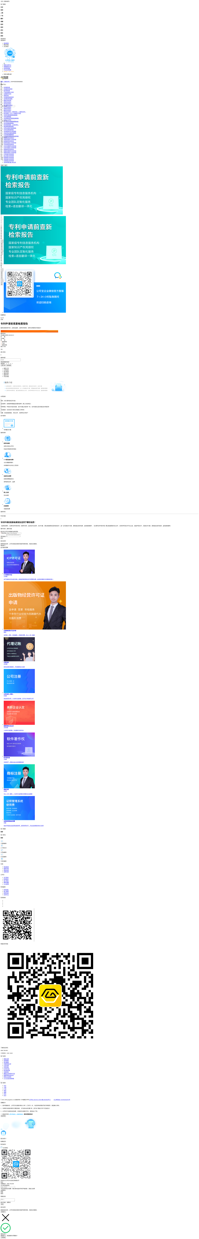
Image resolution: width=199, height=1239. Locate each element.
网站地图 (6, 882)
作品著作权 (7, 87)
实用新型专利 (7, 94)
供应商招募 (7, 68)
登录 (1, 158)
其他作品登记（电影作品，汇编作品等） (15, 111)
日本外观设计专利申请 (10, 147)
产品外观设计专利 (9, 92)
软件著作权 (7, 90)
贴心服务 (6, 891)
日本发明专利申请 (9, 144)
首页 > (2, 81)
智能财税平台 (7, 66)
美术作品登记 (7, 103)
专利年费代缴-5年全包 (10, 162)
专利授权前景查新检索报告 (11, 118)
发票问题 (6, 871)
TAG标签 (6, 884)
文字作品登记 (7, 107)
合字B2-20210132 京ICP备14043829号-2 (40, 1099)
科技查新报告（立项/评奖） (11, 124)
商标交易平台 (7, 65)
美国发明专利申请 (9, 138)
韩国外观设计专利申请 (10, 152)
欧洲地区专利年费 (9, 157)
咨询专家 (9, 365)
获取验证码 (1, 141)
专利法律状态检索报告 (10, 128)
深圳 (5, 1090)
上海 (5, 1087)
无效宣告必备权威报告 (10, 133)
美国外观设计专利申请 (10, 139)
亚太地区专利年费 (9, 155)
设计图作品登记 (8, 105)
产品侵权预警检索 (9, 134)
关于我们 (6, 877)
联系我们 (6, 879)
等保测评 (6, 1060)
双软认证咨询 (7, 1077)
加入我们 (6, 880)
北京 (5, 1085)
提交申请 (3, 1116)
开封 (5, 1093)
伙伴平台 (6, 894)
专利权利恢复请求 (9, 97)
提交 (2, 1204)
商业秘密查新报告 (9, 126)
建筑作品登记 (7, 110)
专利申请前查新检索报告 (10, 115)
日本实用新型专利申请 (10, 146)
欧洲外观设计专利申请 (10, 142)
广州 (5, 1089)
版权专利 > (7, 81)
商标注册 (6, 1059)
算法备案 (6, 1062)
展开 (6, 165)
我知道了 (3, 1211)
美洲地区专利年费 (9, 159)
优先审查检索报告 (9, 123)
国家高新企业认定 (9, 1075)
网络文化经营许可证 (9, 1073)
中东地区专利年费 (9, 154)
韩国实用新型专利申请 (10, 151)
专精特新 (6, 1072)
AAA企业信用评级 (9, 1078)
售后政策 (6, 867)
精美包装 (6, 893)
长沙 (5, 1095)
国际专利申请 (7, 100)
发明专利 (6, 95)
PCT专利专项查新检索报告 (11, 121)
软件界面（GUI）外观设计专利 (12, 113)
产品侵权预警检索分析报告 (11, 136)
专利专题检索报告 (9, 129)
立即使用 (3, 1237)
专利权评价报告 (8, 98)
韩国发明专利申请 (9, 149)
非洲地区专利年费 (9, 160)
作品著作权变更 (8, 89)
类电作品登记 (7, 108)
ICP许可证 (6, 1068)
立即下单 (3, 365)
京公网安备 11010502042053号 (62, 1099)
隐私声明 (6, 868)
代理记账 (6, 1067)
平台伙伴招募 (7, 70)
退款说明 (6, 870)
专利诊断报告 (7, 116)
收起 (2, 165)
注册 (1, 283)
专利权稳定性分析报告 (10, 131)
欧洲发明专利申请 (9, 141)
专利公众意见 (7, 120)
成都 (5, 1092)
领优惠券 (6, 43)
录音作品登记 (7, 102)
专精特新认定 (7, 1063)
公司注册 (6, 1065)
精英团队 (6, 889)
